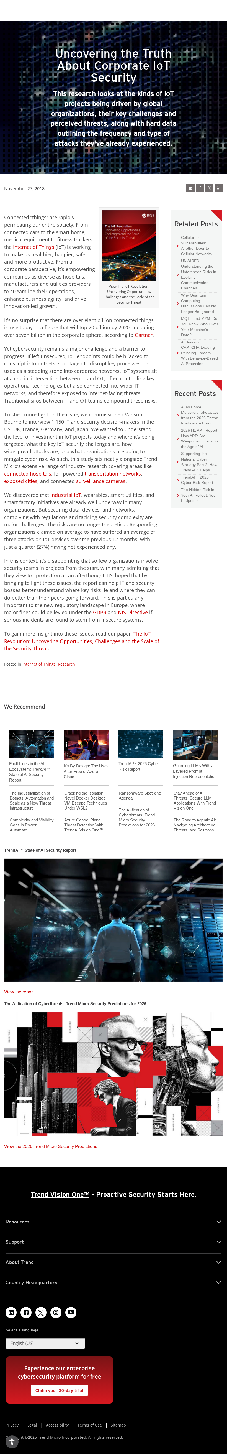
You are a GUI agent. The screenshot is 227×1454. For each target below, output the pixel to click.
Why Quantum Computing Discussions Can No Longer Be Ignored (196, 303)
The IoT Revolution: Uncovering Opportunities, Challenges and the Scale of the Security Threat (81, 641)
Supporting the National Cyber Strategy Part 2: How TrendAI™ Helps (197, 461)
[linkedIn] (219, 188)
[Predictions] (113, 1072)
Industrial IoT (65, 495)
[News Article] (190, 188)
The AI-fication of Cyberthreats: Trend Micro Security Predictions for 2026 (137, 817)
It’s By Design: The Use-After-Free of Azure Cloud (86, 771)
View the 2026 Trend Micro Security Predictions (50, 1145)
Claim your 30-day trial (57, 1389)
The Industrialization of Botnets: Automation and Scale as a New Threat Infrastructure (32, 800)
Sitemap (118, 1425)
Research (66, 664)
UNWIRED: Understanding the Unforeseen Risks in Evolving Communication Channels (196, 274)
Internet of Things (33, 247)
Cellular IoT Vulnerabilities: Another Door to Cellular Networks (194, 245)
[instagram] (55, 1312)
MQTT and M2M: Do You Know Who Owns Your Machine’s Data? (198, 326)
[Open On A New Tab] (209, 188)
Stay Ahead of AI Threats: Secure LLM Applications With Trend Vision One (195, 800)
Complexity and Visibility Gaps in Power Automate (32, 825)
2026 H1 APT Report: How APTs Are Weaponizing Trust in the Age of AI (197, 438)
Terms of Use (90, 1425)
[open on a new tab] (41, 1312)
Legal (32, 1425)
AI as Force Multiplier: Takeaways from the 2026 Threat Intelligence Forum (197, 415)
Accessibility (57, 1425)
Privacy (12, 1425)
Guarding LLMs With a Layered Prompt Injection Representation (194, 771)
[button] (45, 1343)
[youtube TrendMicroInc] (70, 1312)
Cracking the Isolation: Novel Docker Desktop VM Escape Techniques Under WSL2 (85, 800)
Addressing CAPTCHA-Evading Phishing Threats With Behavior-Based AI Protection (197, 353)
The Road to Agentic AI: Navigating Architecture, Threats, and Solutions (195, 825)
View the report (19, 990)
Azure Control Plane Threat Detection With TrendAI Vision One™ (84, 825)
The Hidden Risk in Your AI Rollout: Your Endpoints (197, 495)
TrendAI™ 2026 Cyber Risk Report (197, 480)
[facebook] (200, 188)
